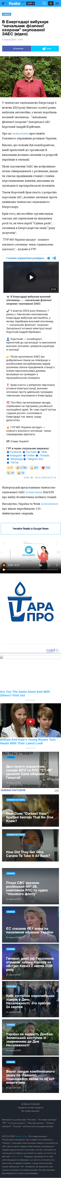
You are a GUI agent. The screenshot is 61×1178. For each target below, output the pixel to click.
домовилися (49, 504)
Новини (6, 14)
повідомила (20, 133)
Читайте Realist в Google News (31, 528)
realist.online (17, 1156)
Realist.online (21, 1136)
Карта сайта (7, 1133)
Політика (11, 986)
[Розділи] (57, 1)
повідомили (34, 492)
